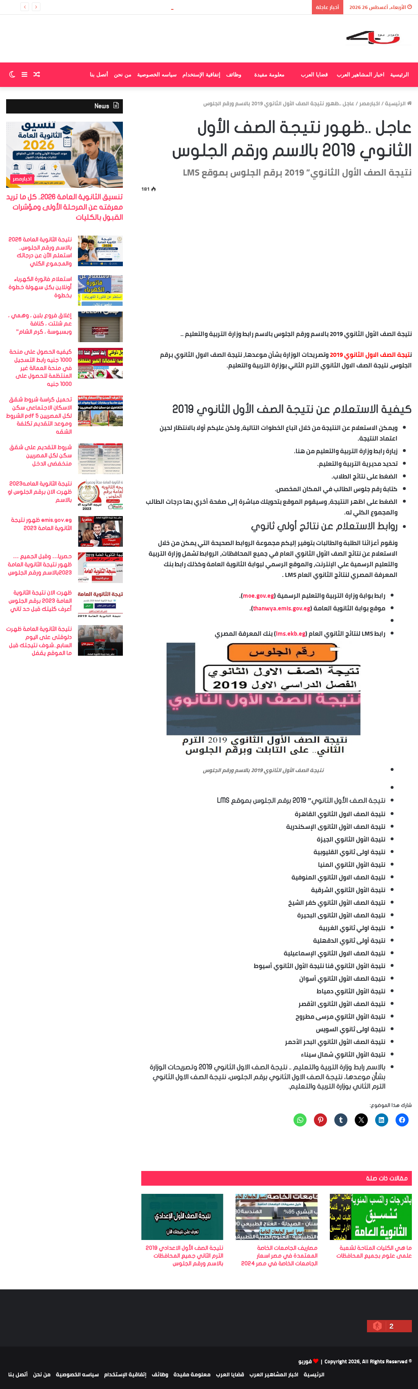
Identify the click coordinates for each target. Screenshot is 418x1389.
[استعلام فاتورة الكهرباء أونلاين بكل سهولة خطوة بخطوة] (100, 290)
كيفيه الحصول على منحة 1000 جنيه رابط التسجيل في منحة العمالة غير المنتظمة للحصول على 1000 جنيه (40, 368)
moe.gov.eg (258, 595)
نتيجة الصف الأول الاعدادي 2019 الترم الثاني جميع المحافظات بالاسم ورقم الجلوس (184, 1256)
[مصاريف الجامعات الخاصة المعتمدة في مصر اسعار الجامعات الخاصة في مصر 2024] (277, 1217)
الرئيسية (399, 74)
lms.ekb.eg (290, 633)
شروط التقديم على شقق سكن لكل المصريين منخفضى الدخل (40, 455)
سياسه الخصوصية (157, 74)
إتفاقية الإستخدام (201, 74)
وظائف (233, 74)
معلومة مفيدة (269, 74)
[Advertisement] (276, 259)
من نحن (122, 74)
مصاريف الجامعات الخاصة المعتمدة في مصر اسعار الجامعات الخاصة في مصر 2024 (279, 1256)
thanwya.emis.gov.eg (281, 608)
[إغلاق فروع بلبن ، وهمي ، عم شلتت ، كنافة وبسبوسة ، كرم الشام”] (100, 327)
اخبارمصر (369, 103)
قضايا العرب (314, 74)
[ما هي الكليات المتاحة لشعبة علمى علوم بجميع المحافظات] (371, 1217)
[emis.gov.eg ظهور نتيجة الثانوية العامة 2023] (100, 531)
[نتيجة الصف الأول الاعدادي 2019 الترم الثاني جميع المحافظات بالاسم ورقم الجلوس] (182, 1217)
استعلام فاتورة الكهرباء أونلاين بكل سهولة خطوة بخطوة (40, 287)
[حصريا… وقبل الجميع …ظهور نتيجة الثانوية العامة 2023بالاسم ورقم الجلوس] (100, 567)
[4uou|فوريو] (378, 38)
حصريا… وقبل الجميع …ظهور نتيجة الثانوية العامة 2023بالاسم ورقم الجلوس (40, 564)
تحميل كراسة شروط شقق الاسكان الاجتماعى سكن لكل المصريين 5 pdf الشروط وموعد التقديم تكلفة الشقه (39, 415)
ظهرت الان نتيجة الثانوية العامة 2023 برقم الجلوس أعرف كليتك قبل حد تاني (40, 601)
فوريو (305, 1361)
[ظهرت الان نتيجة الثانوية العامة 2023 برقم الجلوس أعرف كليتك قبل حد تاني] (100, 604)
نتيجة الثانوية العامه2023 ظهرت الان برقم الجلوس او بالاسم (40, 492)
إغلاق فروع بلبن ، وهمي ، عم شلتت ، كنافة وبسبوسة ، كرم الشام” (40, 323)
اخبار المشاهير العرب (361, 74)
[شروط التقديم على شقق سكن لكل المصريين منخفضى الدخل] (100, 458)
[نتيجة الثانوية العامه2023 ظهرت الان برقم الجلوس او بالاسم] (100, 495)
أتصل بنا (99, 74)
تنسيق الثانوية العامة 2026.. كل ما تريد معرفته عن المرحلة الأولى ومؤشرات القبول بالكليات (197, 7)
